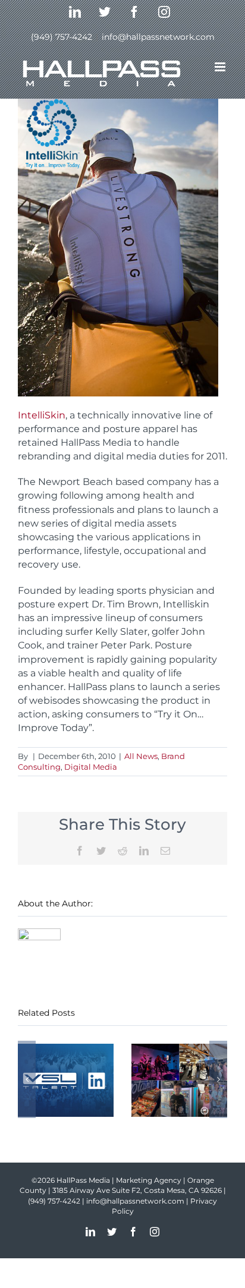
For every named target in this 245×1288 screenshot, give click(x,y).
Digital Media (90, 766)
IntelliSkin (41, 415)
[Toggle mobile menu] (221, 67)
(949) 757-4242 (61, 37)
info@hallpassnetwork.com (158, 37)
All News (141, 756)
